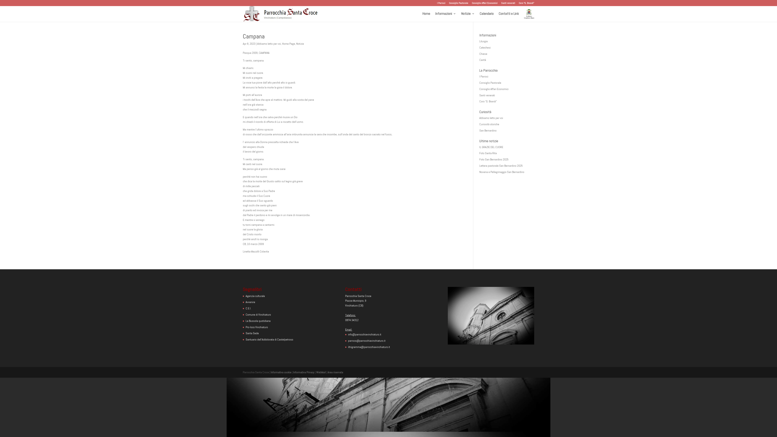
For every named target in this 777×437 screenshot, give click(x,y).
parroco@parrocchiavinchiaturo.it (366, 341)
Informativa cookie (281, 372)
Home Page (288, 44)
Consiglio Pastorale (458, 3)
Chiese (483, 54)
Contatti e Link (509, 14)
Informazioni (443, 14)
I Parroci (441, 3)
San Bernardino (488, 130)
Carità (482, 60)
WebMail (321, 372)
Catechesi (485, 47)
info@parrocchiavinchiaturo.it (364, 334)
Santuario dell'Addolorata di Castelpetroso (269, 339)
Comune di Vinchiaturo (258, 314)
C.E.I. (248, 308)
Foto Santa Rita (488, 153)
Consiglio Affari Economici (485, 3)
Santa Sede (252, 333)
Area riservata (335, 372)
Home (426, 14)
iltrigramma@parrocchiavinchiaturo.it (369, 347)
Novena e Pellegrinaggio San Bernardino (501, 172)
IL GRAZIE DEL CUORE (491, 147)
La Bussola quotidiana (258, 321)
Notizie (466, 14)
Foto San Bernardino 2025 (493, 159)
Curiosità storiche (489, 124)
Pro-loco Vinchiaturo (257, 327)
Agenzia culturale (255, 296)
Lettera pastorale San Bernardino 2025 (501, 166)
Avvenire (250, 302)
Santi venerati (508, 3)
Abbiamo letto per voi (269, 44)
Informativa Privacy (303, 372)
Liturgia (483, 41)
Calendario (487, 14)
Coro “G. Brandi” (526, 3)
